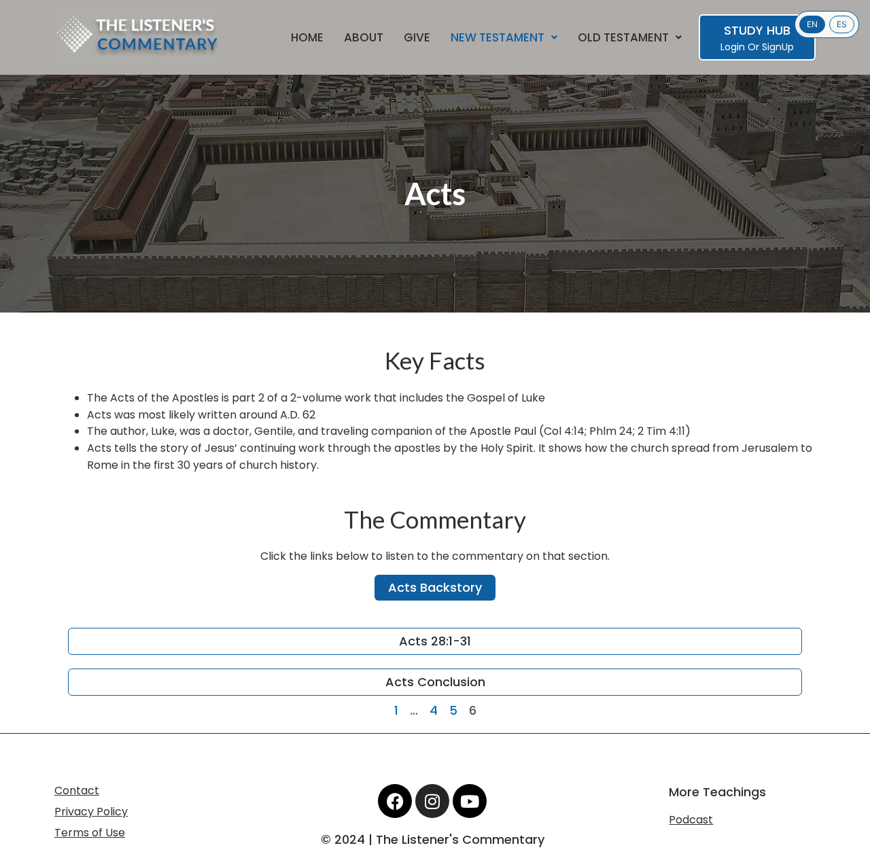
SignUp (778, 47)
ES (842, 24)
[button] (504, 37)
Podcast (691, 820)
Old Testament (623, 37)
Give (417, 37)
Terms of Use (89, 832)
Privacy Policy (91, 811)
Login (732, 47)
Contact (76, 790)
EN (812, 24)
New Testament (497, 37)
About (363, 37)
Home (307, 37)
